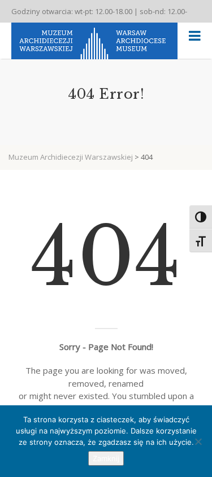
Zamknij (106, 458)
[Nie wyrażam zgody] (198, 441)
